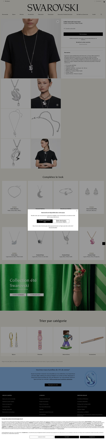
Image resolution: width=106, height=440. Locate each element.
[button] (76, 210)
